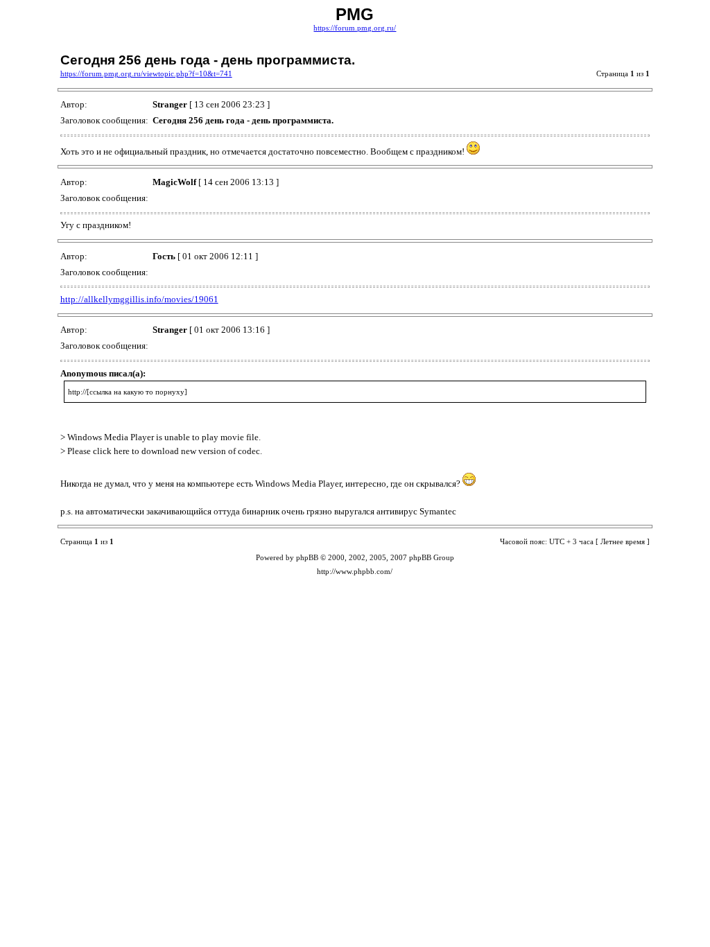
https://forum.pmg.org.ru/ (354, 28)
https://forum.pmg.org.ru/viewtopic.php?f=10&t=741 (146, 74)
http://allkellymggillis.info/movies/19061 (139, 299)
